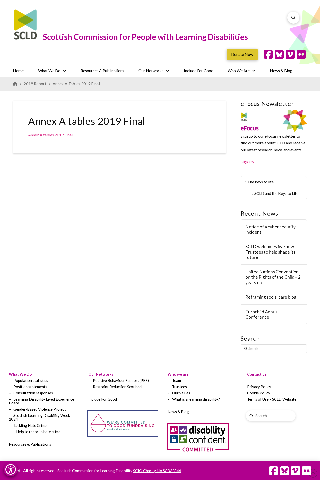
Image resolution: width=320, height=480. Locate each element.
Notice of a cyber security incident (271, 229)
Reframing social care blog (271, 297)
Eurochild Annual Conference (262, 314)
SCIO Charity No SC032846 (157, 470)
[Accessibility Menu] (11, 469)
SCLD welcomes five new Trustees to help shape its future (271, 252)
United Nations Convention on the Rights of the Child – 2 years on (273, 277)
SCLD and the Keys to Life (276, 193)
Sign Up (247, 161)
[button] (294, 18)
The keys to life (261, 181)
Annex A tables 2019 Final (50, 134)
